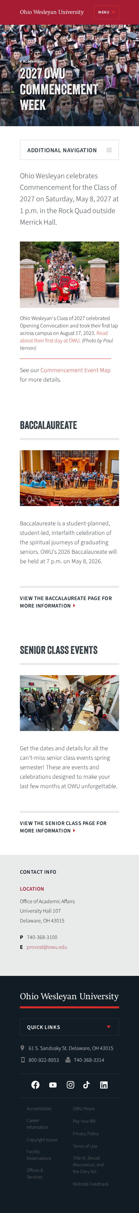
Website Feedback (91, 1184)
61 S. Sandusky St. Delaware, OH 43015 (71, 1048)
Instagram (70, 1085)
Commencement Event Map (75, 370)
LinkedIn (104, 1085)
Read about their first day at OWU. (64, 336)
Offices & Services (35, 1174)
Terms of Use (85, 1146)
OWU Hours (84, 1108)
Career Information (37, 1124)
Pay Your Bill (84, 1121)
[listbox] (69, 1027)
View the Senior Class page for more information (63, 827)
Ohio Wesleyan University (52, 13)
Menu (103, 12)
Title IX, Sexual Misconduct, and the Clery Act (88, 1165)
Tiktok (86, 1085)
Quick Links (43, 1027)
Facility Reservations (39, 1155)
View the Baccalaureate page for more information (66, 602)
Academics (32, 61)
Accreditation (39, 1108)
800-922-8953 (44, 1060)
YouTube (53, 1085)
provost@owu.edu (47, 947)
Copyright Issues (42, 1140)
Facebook (35, 1085)
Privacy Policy (86, 1133)
